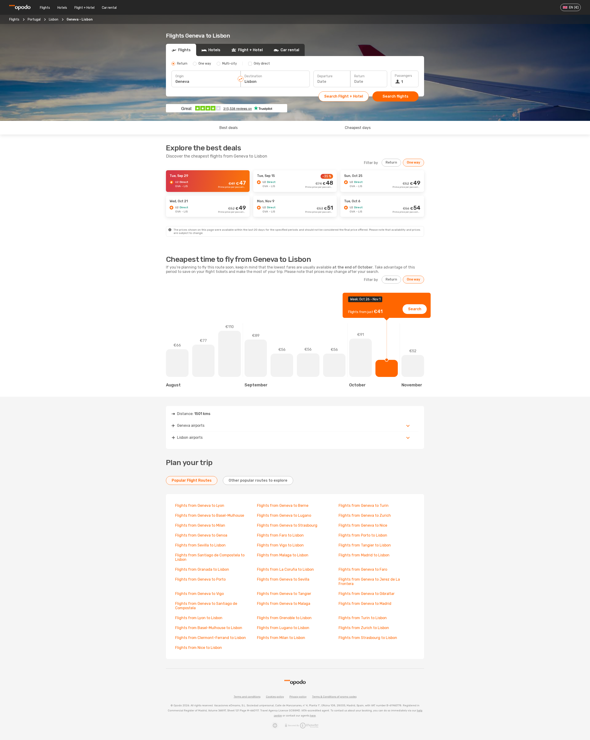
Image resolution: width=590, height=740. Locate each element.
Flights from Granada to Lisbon (202, 569)
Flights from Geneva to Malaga (283, 603)
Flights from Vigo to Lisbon (280, 545)
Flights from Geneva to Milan (200, 525)
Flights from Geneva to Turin (364, 505)
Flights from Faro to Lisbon (280, 535)
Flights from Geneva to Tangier (284, 593)
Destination (253, 76)
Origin (179, 76)
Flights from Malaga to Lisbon (282, 555)
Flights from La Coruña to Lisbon (285, 569)
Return (359, 76)
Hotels (62, 8)
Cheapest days (358, 127)
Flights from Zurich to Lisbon (364, 628)
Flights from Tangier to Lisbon (365, 545)
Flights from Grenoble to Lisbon (284, 618)
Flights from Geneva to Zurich (365, 515)
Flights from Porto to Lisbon (363, 535)
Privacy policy (298, 696)
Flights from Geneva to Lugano (284, 515)
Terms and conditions (247, 696)
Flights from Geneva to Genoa (201, 535)
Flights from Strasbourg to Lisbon (368, 638)
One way (413, 162)
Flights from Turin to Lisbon (363, 618)
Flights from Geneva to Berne (282, 505)
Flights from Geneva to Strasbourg (287, 525)
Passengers (403, 76)
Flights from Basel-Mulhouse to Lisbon (208, 628)
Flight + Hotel (84, 8)
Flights (45, 8)
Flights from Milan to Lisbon (281, 638)
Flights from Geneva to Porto (200, 579)
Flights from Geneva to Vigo (199, 593)
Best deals (228, 127)
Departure (325, 76)
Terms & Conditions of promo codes (334, 696)
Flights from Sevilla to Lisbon (200, 545)
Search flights (395, 96)
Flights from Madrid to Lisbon (364, 555)
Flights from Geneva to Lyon (199, 505)
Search (414, 309)
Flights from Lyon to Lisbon (198, 618)
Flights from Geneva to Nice (363, 525)
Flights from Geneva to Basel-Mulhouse (209, 515)
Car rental (109, 8)
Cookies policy (275, 696)
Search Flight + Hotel (343, 96)
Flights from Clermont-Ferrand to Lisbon (210, 638)
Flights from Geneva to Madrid (365, 603)
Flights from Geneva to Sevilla (283, 579)
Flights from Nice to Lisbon (198, 647)
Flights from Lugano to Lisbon (283, 628)
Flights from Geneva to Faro (363, 569)
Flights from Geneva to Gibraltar (367, 593)
